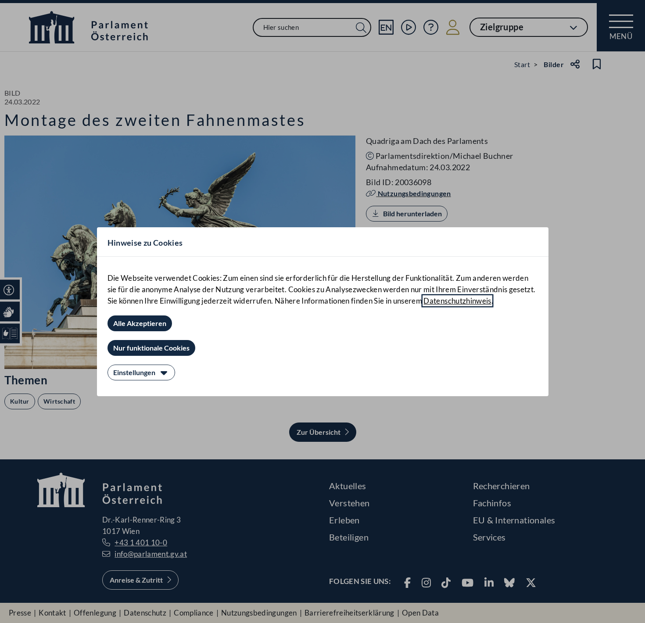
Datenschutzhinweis (457, 300)
